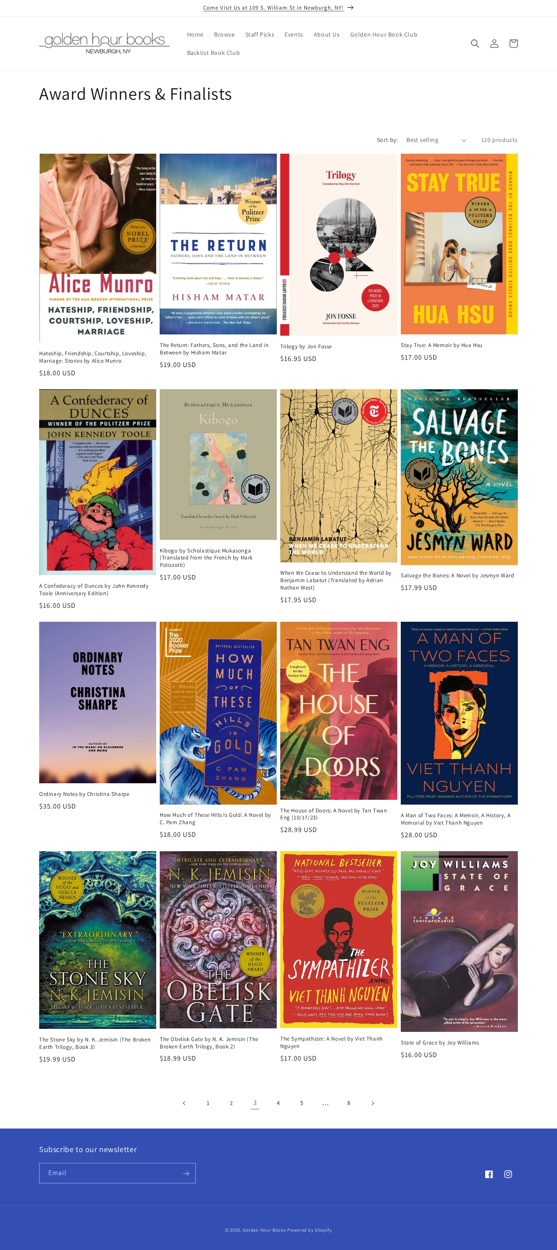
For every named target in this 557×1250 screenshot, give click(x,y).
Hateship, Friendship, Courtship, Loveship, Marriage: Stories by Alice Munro (92, 357)
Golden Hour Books (264, 1230)
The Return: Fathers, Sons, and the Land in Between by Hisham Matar (214, 349)
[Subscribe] (185, 1173)
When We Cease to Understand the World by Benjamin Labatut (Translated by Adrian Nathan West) (336, 580)
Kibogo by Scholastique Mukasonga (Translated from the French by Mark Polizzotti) (206, 558)
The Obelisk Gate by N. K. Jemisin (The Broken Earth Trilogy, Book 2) (209, 1043)
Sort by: (387, 140)
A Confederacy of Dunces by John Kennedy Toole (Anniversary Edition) (93, 590)
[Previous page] (184, 1103)
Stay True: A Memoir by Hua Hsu (442, 345)
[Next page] (372, 1103)
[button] (475, 43)
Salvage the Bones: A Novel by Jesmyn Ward (457, 575)
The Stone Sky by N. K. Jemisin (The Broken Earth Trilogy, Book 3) (95, 1043)
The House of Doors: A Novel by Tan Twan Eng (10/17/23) (333, 814)
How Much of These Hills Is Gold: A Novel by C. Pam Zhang (215, 819)
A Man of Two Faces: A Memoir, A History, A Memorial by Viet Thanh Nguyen (455, 819)
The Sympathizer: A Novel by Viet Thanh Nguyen (331, 1042)
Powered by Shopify (309, 1230)
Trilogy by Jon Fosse (306, 346)
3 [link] (255, 1102)
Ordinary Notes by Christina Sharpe (84, 794)
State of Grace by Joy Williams (440, 1042)
